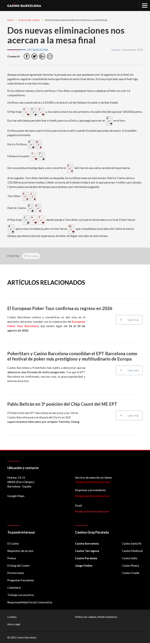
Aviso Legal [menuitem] (13, 624)
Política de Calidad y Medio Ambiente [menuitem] (96, 616)
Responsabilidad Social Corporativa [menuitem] (29, 602)
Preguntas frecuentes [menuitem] (20, 580)
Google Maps (16, 496)
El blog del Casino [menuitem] (18, 565)
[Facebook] (27, 56)
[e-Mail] (50, 56)
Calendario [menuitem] (14, 587)
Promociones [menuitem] (15, 572)
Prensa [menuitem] (11, 558)
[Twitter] (34, 56)
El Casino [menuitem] (13, 543)
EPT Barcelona (31, 256)
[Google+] (42, 56)
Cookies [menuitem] (12, 616)
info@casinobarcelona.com (92, 496)
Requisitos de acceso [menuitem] (20, 550)
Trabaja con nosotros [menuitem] (20, 595)
